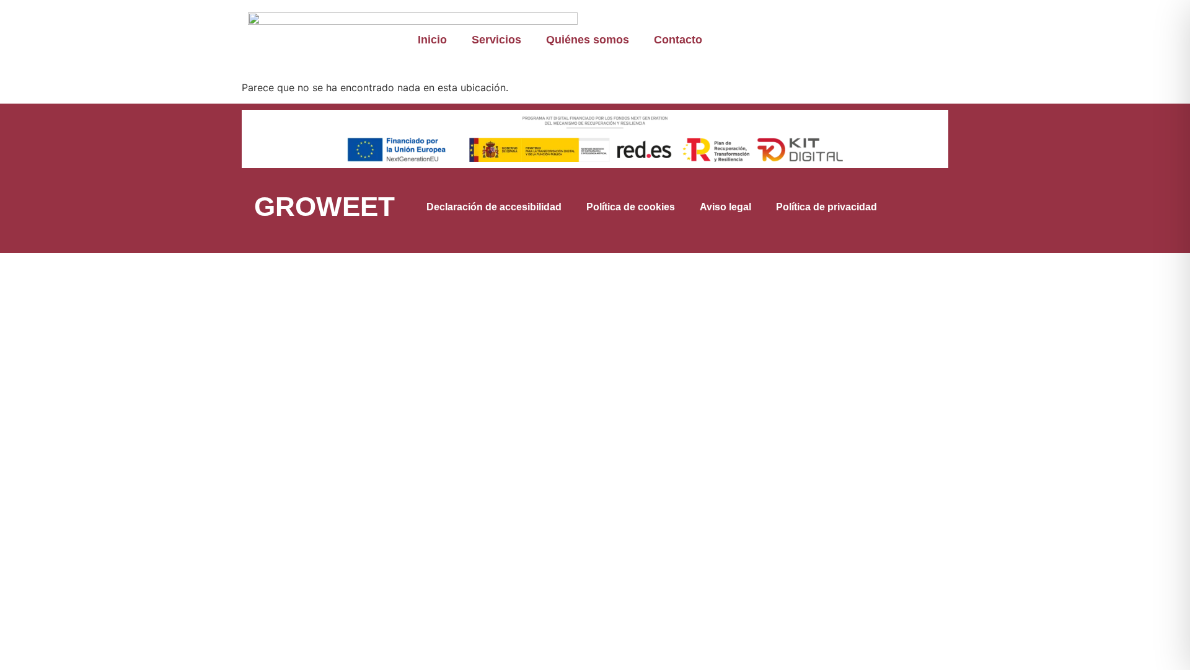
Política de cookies (630, 207)
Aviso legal (725, 207)
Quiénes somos (587, 40)
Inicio (432, 40)
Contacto (678, 40)
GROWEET (324, 206)
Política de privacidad (826, 207)
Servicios (496, 40)
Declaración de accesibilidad (494, 207)
